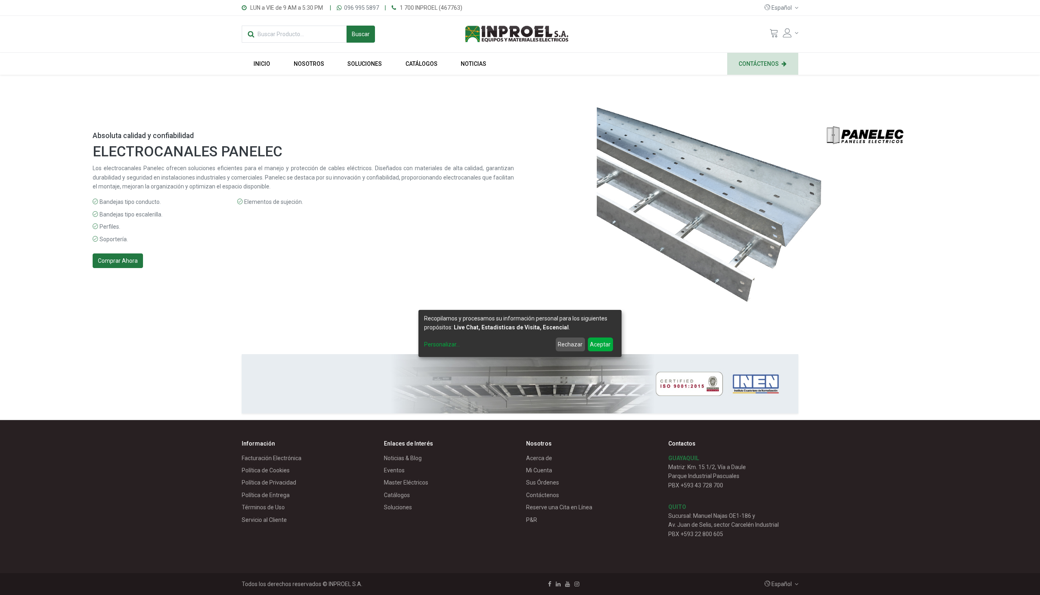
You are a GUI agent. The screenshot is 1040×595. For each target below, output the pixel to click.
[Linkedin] (558, 584)
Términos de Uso (263, 507)
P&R (531, 520)
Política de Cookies (266, 470)
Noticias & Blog (403, 458)
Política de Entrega (266, 495)
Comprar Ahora (118, 260)
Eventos (394, 470)
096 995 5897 (361, 7)
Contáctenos (542, 495)
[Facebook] (549, 584)
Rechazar (570, 344)
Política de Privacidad (269, 482)
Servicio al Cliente (264, 520)
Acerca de (539, 458)
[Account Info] (790, 32)
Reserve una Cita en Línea (559, 507)
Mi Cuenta (539, 470)
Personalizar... (442, 344)
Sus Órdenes (542, 482)
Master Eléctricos (406, 482)
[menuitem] (262, 64)
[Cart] (773, 35)
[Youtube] (567, 584)
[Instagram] (576, 584)
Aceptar (600, 344)
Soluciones (398, 507)
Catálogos (397, 495)
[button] (781, 7)
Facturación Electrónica (271, 458)
